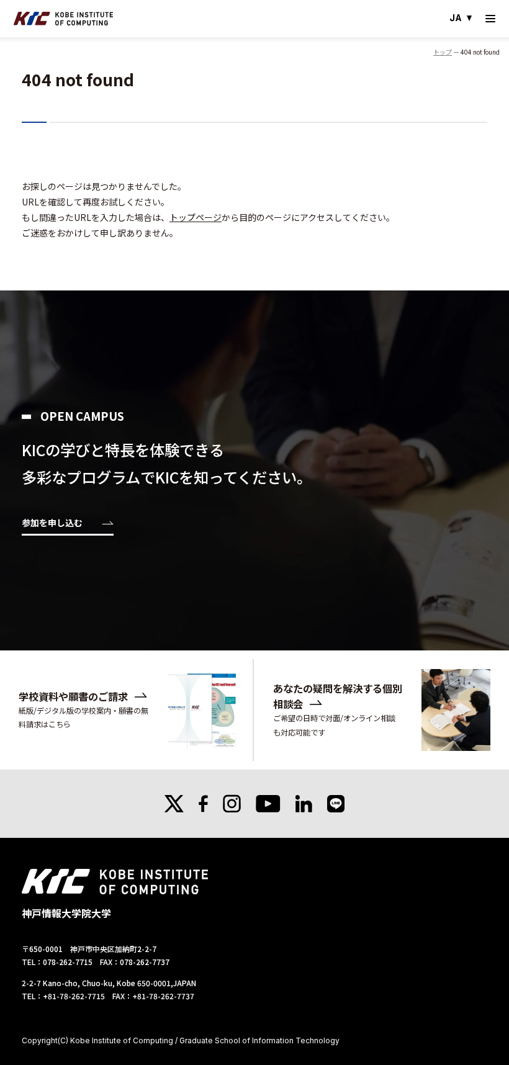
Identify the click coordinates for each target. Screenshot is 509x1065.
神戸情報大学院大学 (63, 18)
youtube (268, 803)
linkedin (303, 803)
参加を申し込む (52, 523)
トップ (442, 51)
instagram (232, 803)
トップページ (195, 217)
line (336, 803)
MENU (490, 18)
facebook (203, 803)
